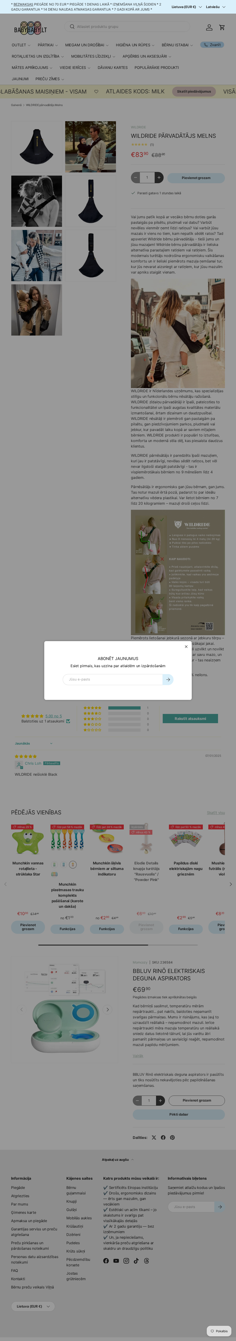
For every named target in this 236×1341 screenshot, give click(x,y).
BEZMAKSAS (23, 4)
